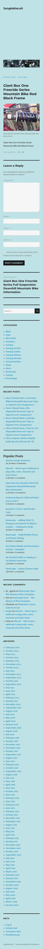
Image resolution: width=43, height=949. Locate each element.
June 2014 (10, 794)
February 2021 (12, 697)
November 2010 (13, 848)
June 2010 (10, 861)
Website (7, 240)
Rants (8, 368)
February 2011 (12, 838)
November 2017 (13, 748)
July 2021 (10, 687)
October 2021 (12, 681)
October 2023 (12, 667)
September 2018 (13, 728)
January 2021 (12, 701)
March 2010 (11, 871)
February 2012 (12, 811)
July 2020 (10, 714)
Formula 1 (10, 341)
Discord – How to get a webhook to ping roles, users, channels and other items (22, 471)
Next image (22, 77)
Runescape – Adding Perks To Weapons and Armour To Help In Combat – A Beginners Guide (21, 523)
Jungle (9, 611)
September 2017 (13, 754)
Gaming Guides (13, 351)
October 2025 (12, 651)
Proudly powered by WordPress (27, 944)
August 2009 (12, 888)
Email (7, 228)
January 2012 (12, 815)
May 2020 (10, 718)
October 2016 (12, 768)
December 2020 (13, 704)
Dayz (8, 335)
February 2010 (12, 875)
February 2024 (12, 661)
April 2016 (10, 784)
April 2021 (10, 694)
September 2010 (13, 855)
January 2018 (12, 741)
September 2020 (13, 707)
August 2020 (12, 711)
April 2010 (10, 868)
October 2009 (12, 885)
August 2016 (11, 774)
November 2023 (13, 664)
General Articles (13, 361)
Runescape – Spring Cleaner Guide (22, 568)
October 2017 (12, 751)
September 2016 (13, 771)
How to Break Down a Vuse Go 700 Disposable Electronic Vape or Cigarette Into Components (22, 431)
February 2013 (12, 804)
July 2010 (10, 858)
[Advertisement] (21, 36)
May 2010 (10, 865)
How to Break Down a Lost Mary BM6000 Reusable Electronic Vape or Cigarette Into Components (22, 401)
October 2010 (12, 851)
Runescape (11, 371)
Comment (8, 180)
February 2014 (12, 798)
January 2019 (12, 724)
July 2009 (10, 891)
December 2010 (13, 845)
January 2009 (12, 905)
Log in (9, 925)
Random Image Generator (18, 460)
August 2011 (11, 825)
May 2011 (10, 831)
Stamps (9, 375)
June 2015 (10, 788)
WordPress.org (13, 935)
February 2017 (12, 764)
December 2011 (13, 818)
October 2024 (12, 657)
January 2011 (12, 841)
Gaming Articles (13, 348)
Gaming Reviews (13, 358)
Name (6, 217)
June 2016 (10, 781)
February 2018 (12, 738)
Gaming (9, 345)
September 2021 (13, 684)
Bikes (8, 331)
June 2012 (10, 808)
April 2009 (11, 898)
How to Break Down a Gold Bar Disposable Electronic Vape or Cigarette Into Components (20, 421)
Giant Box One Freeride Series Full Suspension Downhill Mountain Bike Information (22, 486)
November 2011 (13, 821)
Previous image (9, 77)
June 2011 (10, 828)
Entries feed (11, 928)
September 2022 (13, 677)
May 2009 (10, 895)
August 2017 (11, 758)
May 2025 (10, 654)
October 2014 (12, 791)
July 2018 (10, 734)
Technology (11, 378)
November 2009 (13, 881)
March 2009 (11, 901)
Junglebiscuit (13, 8)
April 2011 (10, 835)
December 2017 (13, 744)
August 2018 (11, 731)
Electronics (11, 338)
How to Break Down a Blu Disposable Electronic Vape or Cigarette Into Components (20, 411)
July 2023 (10, 671)
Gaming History (13, 355)
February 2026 (13, 647)
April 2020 (11, 721)
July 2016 (10, 778)
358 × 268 (20, 152)
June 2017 (10, 761)
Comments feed (13, 931)
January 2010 (12, 878)
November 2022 (13, 674)
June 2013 (10, 801)
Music (8, 365)
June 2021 (10, 691)
